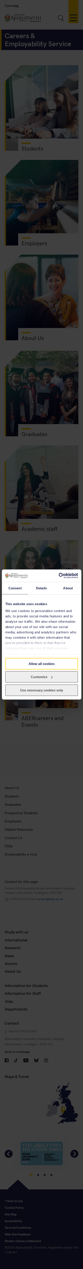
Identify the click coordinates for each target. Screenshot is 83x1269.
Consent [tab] (15, 588)
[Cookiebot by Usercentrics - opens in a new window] (59, 576)
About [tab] (68, 588)
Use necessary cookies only (41, 690)
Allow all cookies (42, 663)
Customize (39, 677)
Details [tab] (41, 588)
